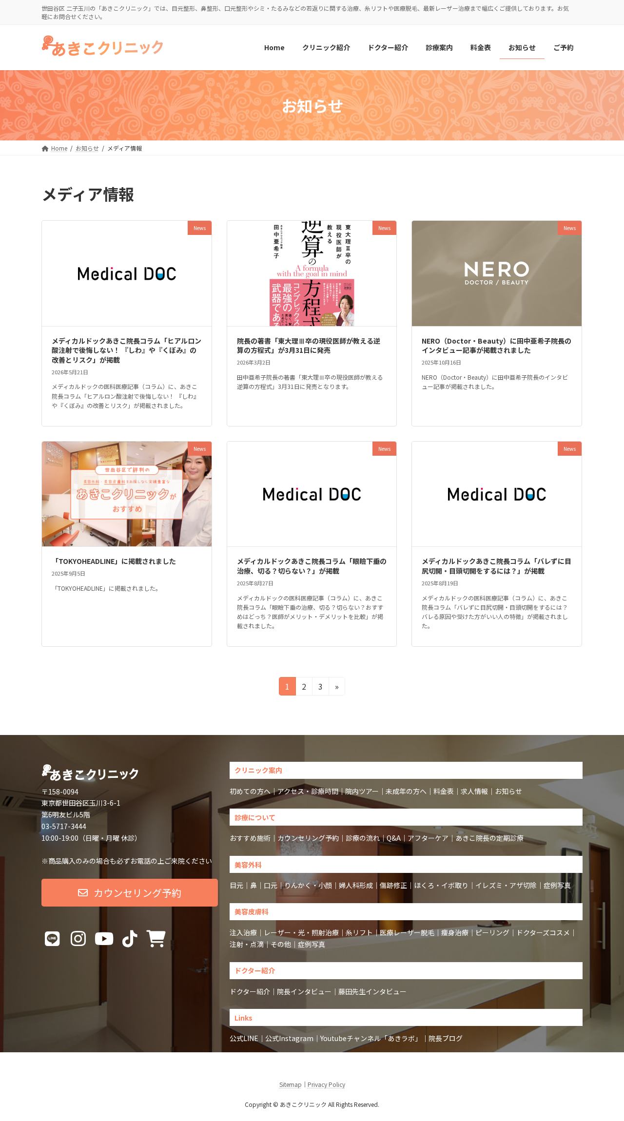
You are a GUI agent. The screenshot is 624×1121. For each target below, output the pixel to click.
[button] (129, 893)
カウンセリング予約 (308, 838)
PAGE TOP (601, 1078)
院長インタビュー (304, 991)
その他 (281, 944)
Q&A (394, 838)
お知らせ (508, 791)
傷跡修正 (393, 885)
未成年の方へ (406, 791)
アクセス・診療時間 (307, 791)
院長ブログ (446, 1038)
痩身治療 (454, 932)
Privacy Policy (326, 1084)
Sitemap (290, 1084)
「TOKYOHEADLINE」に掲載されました (114, 561)
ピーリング (492, 932)
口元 (270, 885)
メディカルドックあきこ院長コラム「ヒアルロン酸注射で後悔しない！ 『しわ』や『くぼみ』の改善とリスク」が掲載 (126, 350)
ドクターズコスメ (543, 932)
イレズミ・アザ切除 (506, 885)
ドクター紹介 (250, 991)
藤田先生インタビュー (372, 991)
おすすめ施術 (250, 838)
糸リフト (359, 932)
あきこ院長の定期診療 (489, 838)
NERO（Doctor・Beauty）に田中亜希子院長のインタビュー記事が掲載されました (496, 345)
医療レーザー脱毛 (407, 932)
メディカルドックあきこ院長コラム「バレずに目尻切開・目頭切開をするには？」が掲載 (496, 566)
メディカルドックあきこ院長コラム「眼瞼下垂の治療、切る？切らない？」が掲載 (312, 566)
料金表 (443, 791)
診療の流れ (363, 838)
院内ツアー (362, 791)
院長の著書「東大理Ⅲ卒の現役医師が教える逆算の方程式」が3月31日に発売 (308, 345)
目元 (236, 885)
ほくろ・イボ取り (441, 885)
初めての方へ (250, 791)
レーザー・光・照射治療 (301, 932)
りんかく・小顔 (308, 885)
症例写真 (557, 885)
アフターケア (428, 838)
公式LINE (244, 1038)
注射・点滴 (247, 944)
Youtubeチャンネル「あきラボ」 (371, 1038)
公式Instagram (289, 1038)
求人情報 (474, 791)
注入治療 (243, 932)
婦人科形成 (356, 885)
